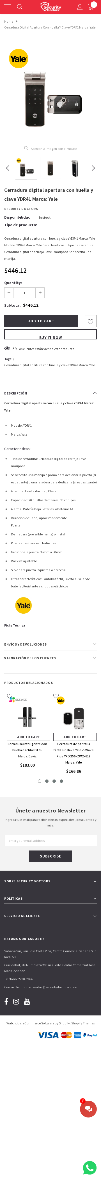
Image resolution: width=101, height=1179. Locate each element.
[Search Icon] (19, 7)
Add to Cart (28, 737)
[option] (50, 90)
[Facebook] (6, 1001)
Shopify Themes (83, 1023)
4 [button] (61, 781)
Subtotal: (13, 305)
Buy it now (50, 337)
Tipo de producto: (20, 224)
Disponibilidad (17, 217)
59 (15, 348)
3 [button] (54, 781)
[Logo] (51, 5)
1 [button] (39, 781)
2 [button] (47, 781)
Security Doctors (21, 209)
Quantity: (13, 282)
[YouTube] (27, 1001)
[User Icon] (80, 7)
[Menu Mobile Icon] (7, 7)
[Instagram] (16, 1001)
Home (8, 21)
